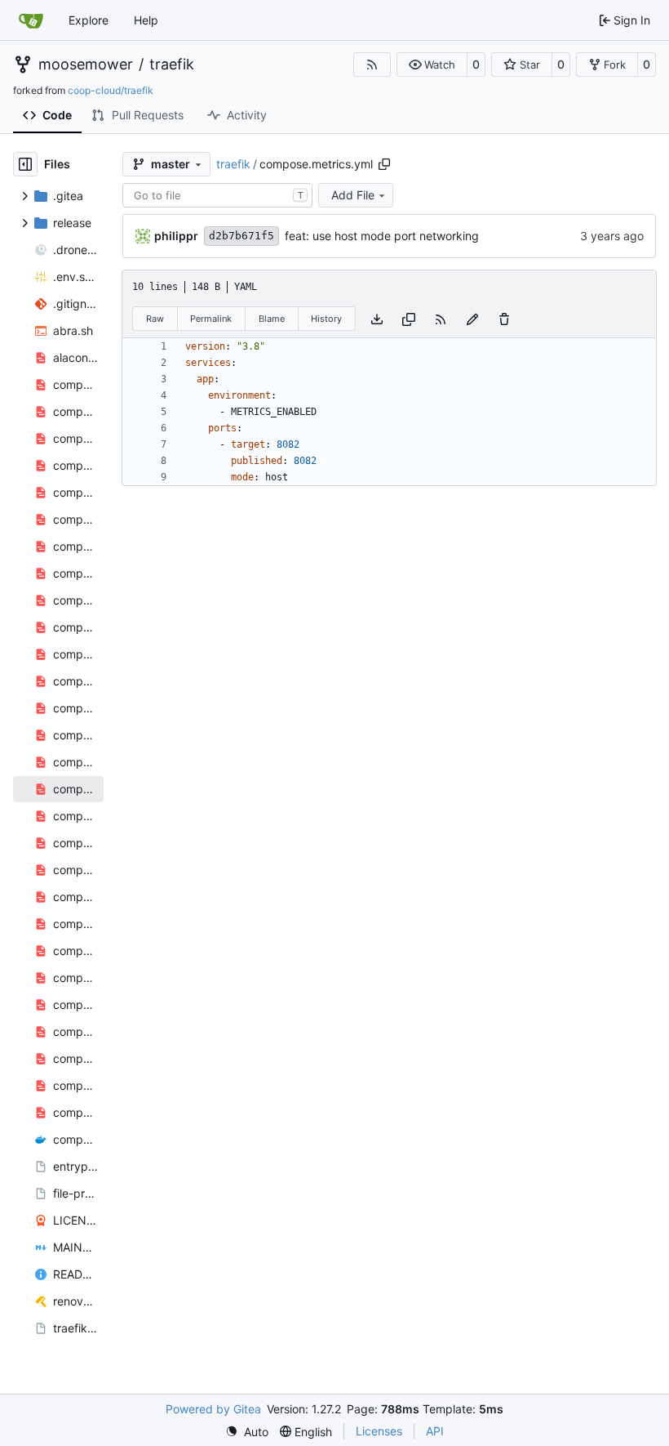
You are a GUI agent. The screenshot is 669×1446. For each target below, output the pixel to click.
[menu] (246, 1432)
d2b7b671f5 (241, 236)
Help (146, 20)
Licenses (379, 1431)
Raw (155, 318)
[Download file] (377, 318)
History (326, 318)
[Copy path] (384, 164)
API (435, 1431)
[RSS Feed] (372, 64)
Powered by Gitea (213, 1409)
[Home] (31, 20)
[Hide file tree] (25, 164)
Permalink (211, 318)
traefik (171, 64)
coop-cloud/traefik (110, 90)
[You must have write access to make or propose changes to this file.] (504, 318)
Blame (272, 318)
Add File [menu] (352, 195)
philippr (176, 236)
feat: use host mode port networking (382, 236)
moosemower (85, 64)
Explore (89, 20)
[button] (432, 64)
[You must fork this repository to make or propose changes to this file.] (472, 318)
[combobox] (217, 195)
